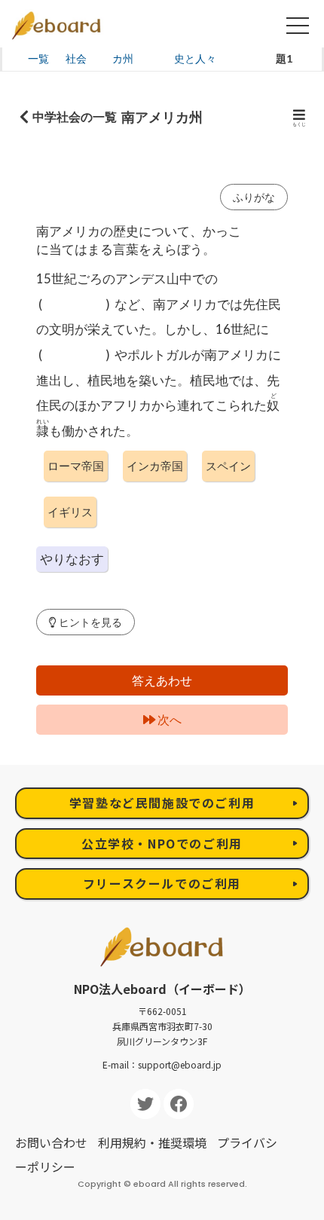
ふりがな (254, 197)
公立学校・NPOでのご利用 (162, 843)
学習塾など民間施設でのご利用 (162, 802)
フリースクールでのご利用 (162, 883)
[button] (85, 622)
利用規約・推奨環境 (152, 1142)
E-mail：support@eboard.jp (162, 1064)
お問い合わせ (51, 1142)
